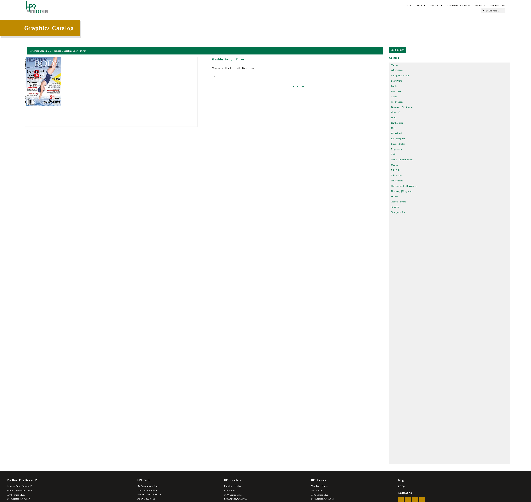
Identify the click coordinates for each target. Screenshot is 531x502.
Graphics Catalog (38, 51)
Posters (394, 196)
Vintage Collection (400, 75)
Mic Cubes (396, 170)
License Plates (398, 144)
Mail (393, 154)
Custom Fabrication (458, 5)
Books (394, 86)
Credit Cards (397, 102)
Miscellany (396, 175)
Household (396, 133)
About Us (480, 5)
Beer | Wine (396, 81)
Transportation (398, 212)
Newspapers (397, 180)
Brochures (396, 91)
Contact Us (405, 492)
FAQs (401, 486)
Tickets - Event (398, 201)
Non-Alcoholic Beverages (404, 186)
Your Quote (397, 50)
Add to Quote (298, 86)
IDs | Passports (398, 138)
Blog (401, 480)
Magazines (55, 51)
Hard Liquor (397, 123)
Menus (394, 165)
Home (409, 5)
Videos (394, 65)
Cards (394, 96)
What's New (397, 70)
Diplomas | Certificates (402, 107)
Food (393, 117)
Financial (395, 112)
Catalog (394, 57)
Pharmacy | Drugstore (401, 191)
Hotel (393, 128)
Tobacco (395, 207)
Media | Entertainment (402, 159)
